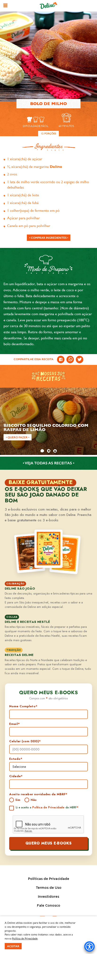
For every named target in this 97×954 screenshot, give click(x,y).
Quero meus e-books (48, 843)
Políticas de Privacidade (48, 879)
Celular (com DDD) (25, 741)
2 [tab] (48, 450)
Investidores (48, 896)
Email (14, 724)
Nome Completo (23, 706)
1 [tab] (42, 450)
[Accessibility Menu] (89, 946)
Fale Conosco (48, 905)
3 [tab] (54, 450)
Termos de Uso (48, 888)
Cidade (16, 776)
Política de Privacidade (48, 807)
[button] (5, 5)
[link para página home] (48, 5)
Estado (15, 759)
